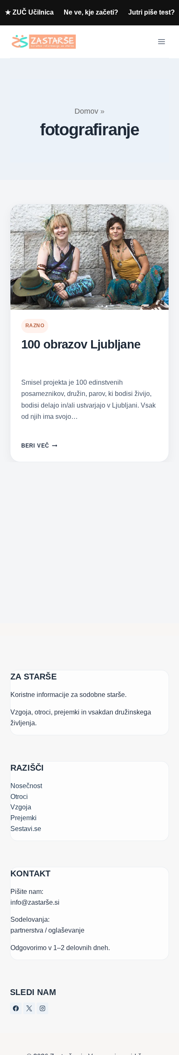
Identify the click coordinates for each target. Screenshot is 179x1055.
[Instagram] (42, 1008)
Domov (86, 111)
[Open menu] (161, 41)
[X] (29, 1008)
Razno (34, 325)
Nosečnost (26, 785)
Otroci (19, 796)
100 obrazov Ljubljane (80, 344)
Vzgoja (20, 807)
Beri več (39, 446)
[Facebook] (16, 1008)
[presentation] (89, 257)
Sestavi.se (25, 828)
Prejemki (23, 817)
